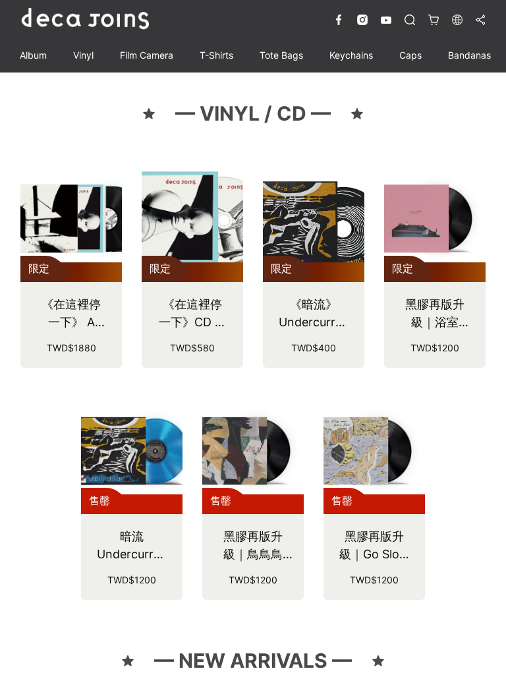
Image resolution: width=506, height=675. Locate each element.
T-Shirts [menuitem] (216, 55)
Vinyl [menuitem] (83, 55)
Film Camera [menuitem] (146, 55)
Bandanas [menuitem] (469, 55)
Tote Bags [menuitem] (281, 55)
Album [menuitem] (33, 55)
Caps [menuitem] (410, 55)
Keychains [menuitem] (351, 55)
